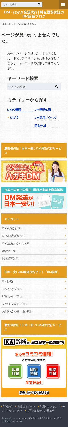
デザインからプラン (15, 303)
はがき (14, 117)
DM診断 (7, 281)
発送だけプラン (12, 289)
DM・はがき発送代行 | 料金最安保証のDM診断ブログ (34, 14)
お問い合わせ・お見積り (18, 311)
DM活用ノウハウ (45, 117)
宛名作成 (40, 125)
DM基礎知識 (42, 109)
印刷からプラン (12, 296)
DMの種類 (14, 109)
